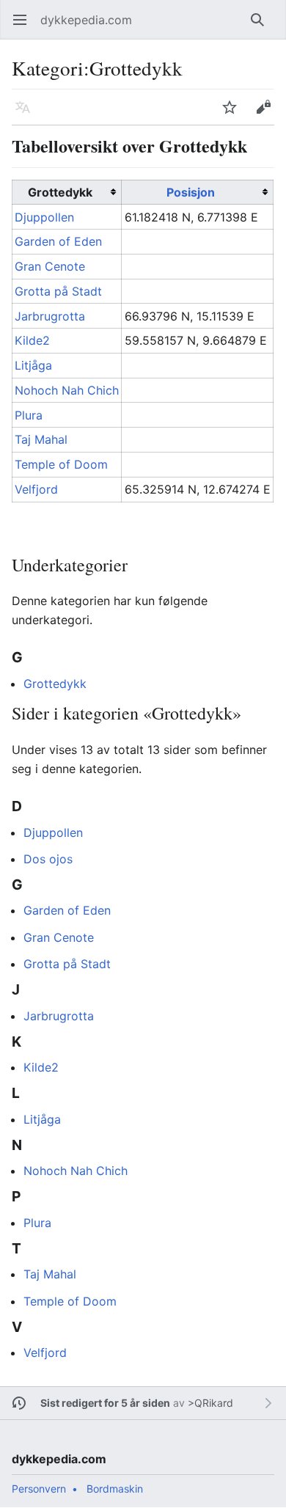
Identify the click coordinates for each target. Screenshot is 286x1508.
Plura (29, 415)
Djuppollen (44, 217)
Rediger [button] (268, 114)
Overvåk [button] (234, 114)
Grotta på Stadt (58, 291)
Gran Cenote (50, 266)
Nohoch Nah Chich (67, 390)
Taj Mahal (41, 439)
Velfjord (36, 489)
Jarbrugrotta (50, 316)
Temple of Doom (61, 464)
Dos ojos (48, 859)
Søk (260, 27)
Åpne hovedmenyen (24, 27)
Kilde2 (32, 340)
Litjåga (33, 365)
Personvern (39, 1488)
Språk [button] (27, 114)
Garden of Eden (58, 241)
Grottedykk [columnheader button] (60, 192)
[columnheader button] (197, 192)
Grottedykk (55, 683)
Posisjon (190, 192)
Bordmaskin (115, 1488)
